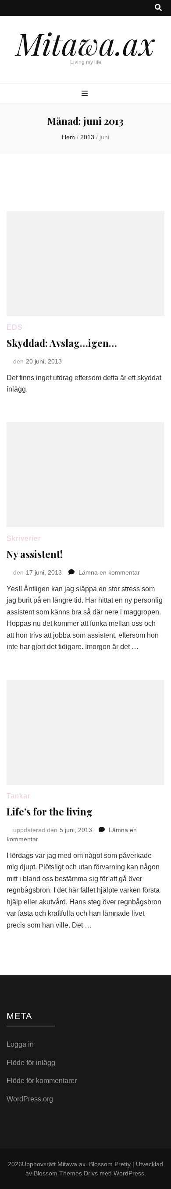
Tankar (18, 796)
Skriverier (24, 538)
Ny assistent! (35, 554)
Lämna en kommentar (109, 572)
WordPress (129, 1173)
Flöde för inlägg (31, 1062)
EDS (15, 327)
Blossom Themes (58, 1173)
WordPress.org (30, 1099)
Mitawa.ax (85, 43)
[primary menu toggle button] (86, 94)
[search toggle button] (158, 8)
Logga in (20, 1044)
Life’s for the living (50, 811)
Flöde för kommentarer (42, 1080)
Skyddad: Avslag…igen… (62, 342)
